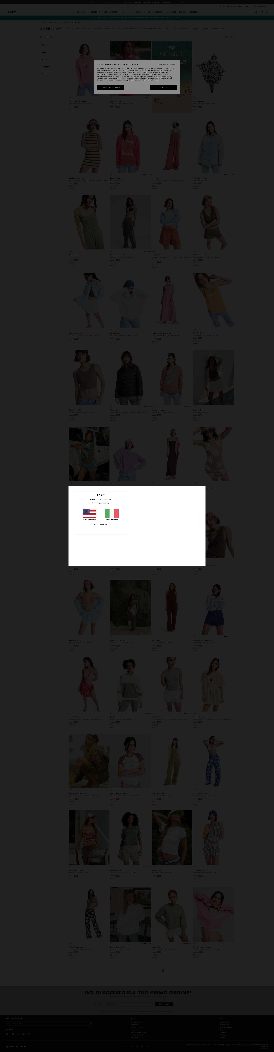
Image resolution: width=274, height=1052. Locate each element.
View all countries (100, 525)
